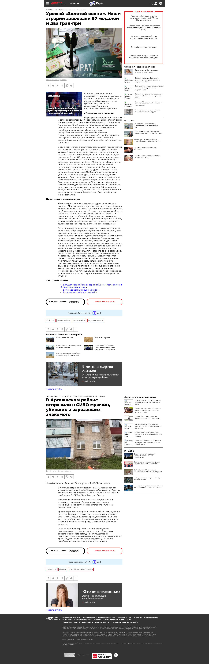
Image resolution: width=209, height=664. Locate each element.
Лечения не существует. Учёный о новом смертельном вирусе (147, 111)
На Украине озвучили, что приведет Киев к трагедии (147, 478)
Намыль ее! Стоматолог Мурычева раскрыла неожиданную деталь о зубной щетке (148, 442)
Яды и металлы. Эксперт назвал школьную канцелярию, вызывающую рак (147, 72)
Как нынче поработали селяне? (79, 292)
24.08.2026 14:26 (52, 396)
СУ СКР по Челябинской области (58, 471)
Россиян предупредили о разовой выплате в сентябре (147, 156)
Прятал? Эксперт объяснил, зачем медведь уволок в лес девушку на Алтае (147, 402)
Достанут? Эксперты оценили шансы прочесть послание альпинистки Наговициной (149, 104)
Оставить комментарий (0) (105, 302)
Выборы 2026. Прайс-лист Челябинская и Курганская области (86, 622)
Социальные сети (151, 617)
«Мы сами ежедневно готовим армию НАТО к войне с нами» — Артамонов (148, 486)
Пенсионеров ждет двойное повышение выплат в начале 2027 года (146, 125)
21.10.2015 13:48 (51, 10)
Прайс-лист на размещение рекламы (77, 620)
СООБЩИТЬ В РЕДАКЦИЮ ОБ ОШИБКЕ (125, 622)
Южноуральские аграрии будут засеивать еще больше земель (68, 354)
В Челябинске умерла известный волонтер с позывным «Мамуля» (144, 57)
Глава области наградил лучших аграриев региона (68, 346)
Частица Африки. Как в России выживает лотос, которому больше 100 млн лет (148, 426)
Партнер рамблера (83, 655)
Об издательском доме (72, 617)
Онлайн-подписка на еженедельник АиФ (99, 617)
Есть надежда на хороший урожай (80, 290)
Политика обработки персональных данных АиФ (112, 620)
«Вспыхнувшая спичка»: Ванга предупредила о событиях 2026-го (147, 140)
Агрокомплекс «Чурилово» (56, 80)
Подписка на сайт (124, 617)
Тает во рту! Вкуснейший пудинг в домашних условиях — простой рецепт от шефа (147, 410)
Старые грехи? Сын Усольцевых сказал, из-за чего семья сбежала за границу (148, 434)
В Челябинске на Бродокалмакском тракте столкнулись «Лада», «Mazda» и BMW (144, 28)
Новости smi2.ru (54, 389)
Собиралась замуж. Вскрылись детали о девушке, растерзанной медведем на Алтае (147, 80)
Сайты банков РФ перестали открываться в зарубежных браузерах (148, 471)
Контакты (138, 617)
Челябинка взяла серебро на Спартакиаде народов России (143, 37)
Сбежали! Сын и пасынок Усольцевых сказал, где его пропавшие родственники (149, 88)
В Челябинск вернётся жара (143, 47)
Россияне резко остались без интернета (145, 148)
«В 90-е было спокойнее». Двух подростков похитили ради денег (147, 417)
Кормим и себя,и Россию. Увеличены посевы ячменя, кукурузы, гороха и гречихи (105, 347)
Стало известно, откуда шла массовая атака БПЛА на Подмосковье (144, 455)
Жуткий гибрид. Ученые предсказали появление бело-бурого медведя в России (149, 96)
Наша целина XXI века (64, 338)
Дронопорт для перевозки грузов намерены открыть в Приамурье (147, 463)
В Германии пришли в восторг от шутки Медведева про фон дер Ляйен (148, 132)
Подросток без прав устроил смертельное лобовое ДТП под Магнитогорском (144, 18)
